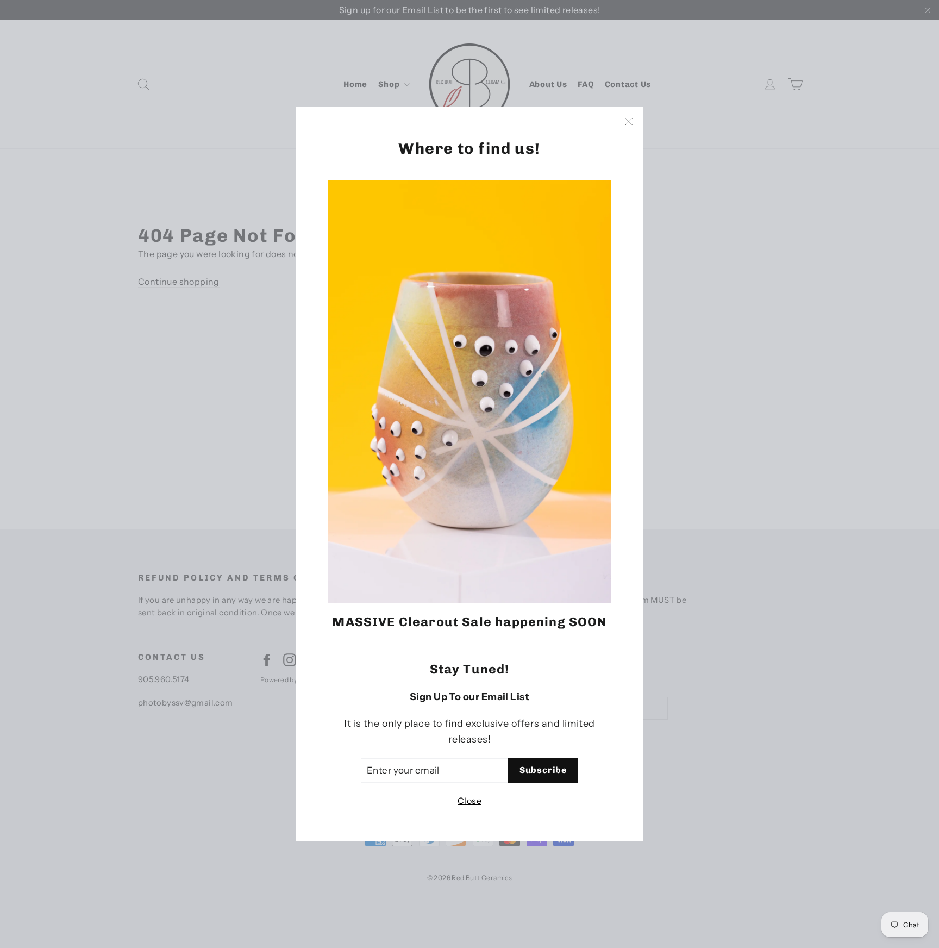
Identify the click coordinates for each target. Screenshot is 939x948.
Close (469, 800)
